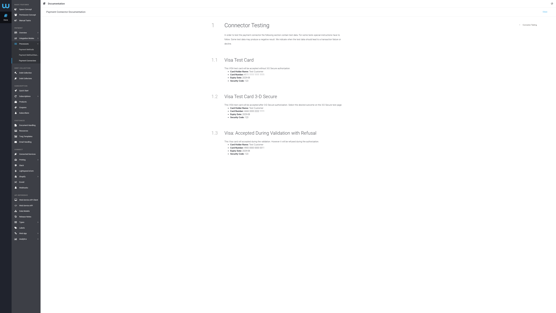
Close (545, 12)
